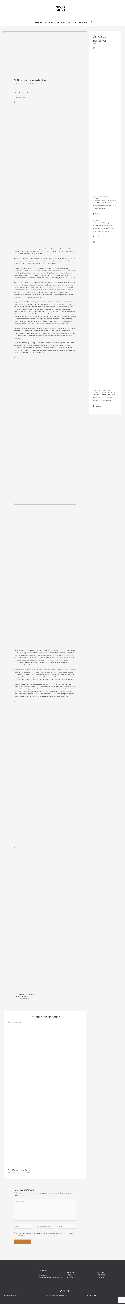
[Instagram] (64, 1291)
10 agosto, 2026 (100, 200)
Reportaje (16, 1173)
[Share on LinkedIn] (23, 93)
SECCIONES (71, 1275)
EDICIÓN (70, 1277)
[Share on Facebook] (16, 93)
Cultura (10, 1173)
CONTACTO (101, 1277)
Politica (112, 223)
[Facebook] (57, 1291)
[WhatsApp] (68, 1291)
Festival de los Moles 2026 (102, 390)
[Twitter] (61, 1291)
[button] (49, 22)
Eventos (112, 392)
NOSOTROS (71, 1272)
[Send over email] (27, 93)
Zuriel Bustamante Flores (19, 1170)
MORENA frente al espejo (101, 221)
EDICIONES (100, 1272)
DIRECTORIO (101, 1275)
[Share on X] (19, 93)
